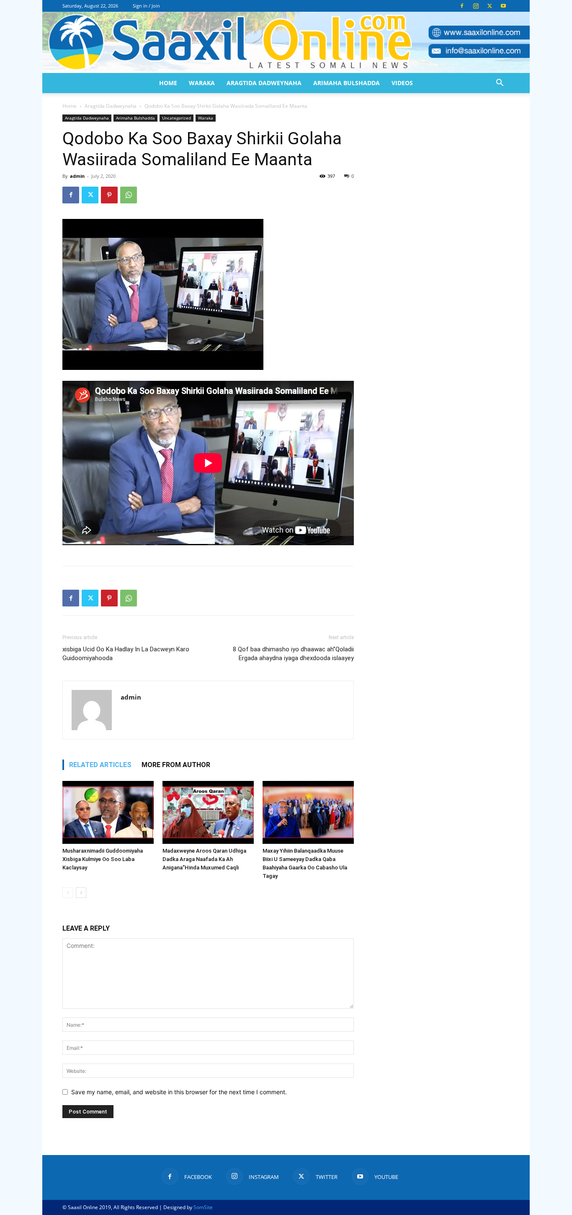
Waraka (202, 83)
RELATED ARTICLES (100, 765)
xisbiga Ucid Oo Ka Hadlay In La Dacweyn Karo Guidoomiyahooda (125, 653)
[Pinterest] (109, 195)
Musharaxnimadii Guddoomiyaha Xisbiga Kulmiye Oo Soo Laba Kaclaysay (102, 859)
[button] (500, 84)
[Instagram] (475, 6)
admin (77, 176)
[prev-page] (67, 892)
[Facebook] (462, 6)
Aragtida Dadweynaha (264, 83)
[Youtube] (503, 6)
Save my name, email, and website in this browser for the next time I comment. (179, 1091)
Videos (402, 83)
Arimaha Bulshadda (346, 83)
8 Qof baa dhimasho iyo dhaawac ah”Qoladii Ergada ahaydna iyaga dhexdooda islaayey (293, 653)
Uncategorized (176, 118)
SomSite (203, 1207)
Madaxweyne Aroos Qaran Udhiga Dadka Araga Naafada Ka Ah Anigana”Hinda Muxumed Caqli (204, 859)
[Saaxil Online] (286, 42)
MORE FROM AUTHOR (176, 765)
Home (168, 83)
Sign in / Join (146, 6)
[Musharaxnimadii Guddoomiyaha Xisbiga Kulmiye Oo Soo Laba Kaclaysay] (108, 812)
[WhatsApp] (128, 195)
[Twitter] (489, 6)
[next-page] (81, 892)
